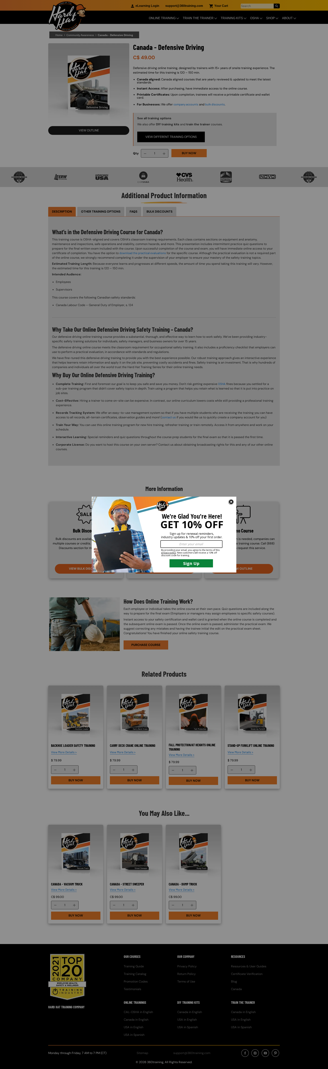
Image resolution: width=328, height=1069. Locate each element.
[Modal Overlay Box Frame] (164, 535)
